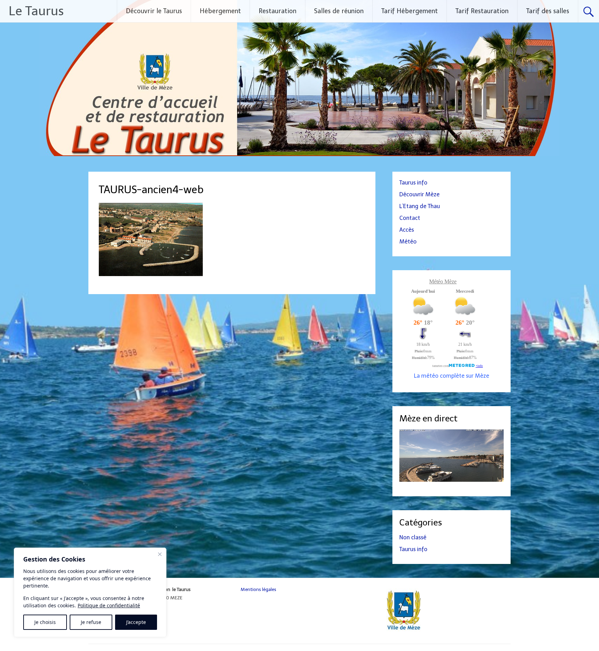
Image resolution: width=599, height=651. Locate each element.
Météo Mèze (443, 281)
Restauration (277, 11)
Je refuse (91, 622)
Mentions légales (258, 589)
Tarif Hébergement (409, 11)
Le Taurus (36, 10)
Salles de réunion (339, 11)
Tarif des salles (547, 11)
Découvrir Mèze (419, 194)
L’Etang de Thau (419, 206)
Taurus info (413, 182)
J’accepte (136, 622)
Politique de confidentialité (109, 605)
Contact (409, 218)
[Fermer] (160, 554)
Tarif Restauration (482, 11)
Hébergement (220, 11)
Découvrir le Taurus (154, 11)
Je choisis (45, 622)
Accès (406, 229)
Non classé (412, 537)
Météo (408, 241)
